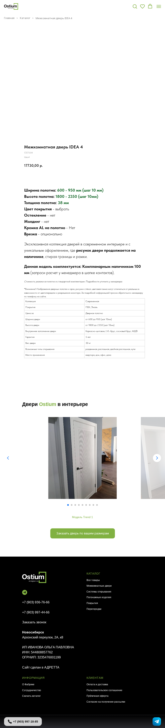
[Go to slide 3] (75, 505)
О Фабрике (28, 684)
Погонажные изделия (99, 597)
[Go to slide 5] (82, 505)
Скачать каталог (31, 696)
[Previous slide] (8, 458)
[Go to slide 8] (93, 505)
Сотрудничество (31, 690)
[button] (134, 6)
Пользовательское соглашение (104, 690)
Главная (9, 18)
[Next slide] (157, 458)
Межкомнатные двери (99, 585)
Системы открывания (99, 591)
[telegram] (24, 592)
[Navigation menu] (159, 6)
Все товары (93, 580)
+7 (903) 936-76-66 (36, 602)
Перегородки (94, 609)
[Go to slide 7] (90, 505)
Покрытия (92, 603)
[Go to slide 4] (79, 505)
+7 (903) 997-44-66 (36, 612)
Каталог (25, 18)
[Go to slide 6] (86, 505)
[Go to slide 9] (97, 505)
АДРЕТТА (51, 667)
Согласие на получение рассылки (106, 701)
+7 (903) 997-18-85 (25, 721)
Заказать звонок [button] (34, 622)
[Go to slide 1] (68, 505)
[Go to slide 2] (71, 505)
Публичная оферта (97, 696)
